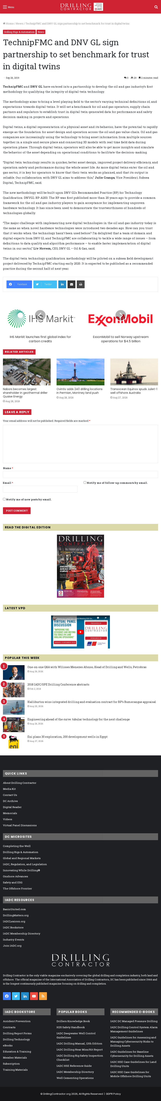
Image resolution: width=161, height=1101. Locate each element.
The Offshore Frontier (17, 888)
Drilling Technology (16, 1039)
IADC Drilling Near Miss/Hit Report (80, 1049)
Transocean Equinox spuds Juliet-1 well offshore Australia (133, 391)
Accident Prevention (17, 1021)
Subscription (11, 1063)
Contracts (9, 1027)
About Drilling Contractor (19, 783)
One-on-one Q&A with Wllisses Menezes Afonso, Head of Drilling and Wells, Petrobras (86, 667)
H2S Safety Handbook (71, 1027)
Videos (7, 819)
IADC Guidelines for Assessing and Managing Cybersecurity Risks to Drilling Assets (133, 1041)
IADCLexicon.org (14, 921)
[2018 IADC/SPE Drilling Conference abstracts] (14, 690)
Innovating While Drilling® (21, 870)
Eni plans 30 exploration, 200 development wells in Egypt (67, 737)
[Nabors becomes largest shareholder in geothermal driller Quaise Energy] (27, 372)
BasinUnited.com (14, 909)
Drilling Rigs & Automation (19, 31)
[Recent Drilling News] (80, 596)
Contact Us (10, 795)
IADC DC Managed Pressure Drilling (133, 1021)
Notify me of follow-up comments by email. (117, 483)
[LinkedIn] (62, 284)
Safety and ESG (12, 882)
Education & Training (17, 1051)
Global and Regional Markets (22, 858)
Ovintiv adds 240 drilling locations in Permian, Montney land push (79, 391)
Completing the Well (17, 846)
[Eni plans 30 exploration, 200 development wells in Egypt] (14, 742)
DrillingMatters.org (15, 915)
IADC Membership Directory (21, 933)
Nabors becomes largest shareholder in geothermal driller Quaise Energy (25, 392)
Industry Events (13, 939)
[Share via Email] (71, 284)
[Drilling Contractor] (80, 7)
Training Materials (15, 1069)
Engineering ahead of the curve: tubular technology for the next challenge (78, 719)
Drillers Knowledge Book (73, 1021)
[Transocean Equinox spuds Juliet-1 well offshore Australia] (134, 372)
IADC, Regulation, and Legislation (25, 864)
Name (8, 468)
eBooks (8, 1045)
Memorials (10, 813)
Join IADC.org (12, 945)
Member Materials (15, 1057)
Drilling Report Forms (17, 1033)
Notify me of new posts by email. (28, 499)
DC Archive (10, 801)
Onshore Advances (15, 876)
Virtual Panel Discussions (20, 825)
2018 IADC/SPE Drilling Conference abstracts (58, 684)
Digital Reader (12, 807)
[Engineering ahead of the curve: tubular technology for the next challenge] (14, 724)
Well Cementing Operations (75, 1078)
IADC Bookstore (13, 927)
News (19, 23)
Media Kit (9, 789)
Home (9, 23)
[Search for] (156, 8)
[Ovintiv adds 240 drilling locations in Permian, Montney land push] (80, 372)
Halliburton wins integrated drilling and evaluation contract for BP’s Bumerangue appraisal (91, 702)
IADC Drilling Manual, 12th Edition (79, 1043)
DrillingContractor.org (57, 1094)
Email (8, 483)
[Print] (81, 284)
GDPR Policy (113, 1094)
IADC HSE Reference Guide (74, 1066)
